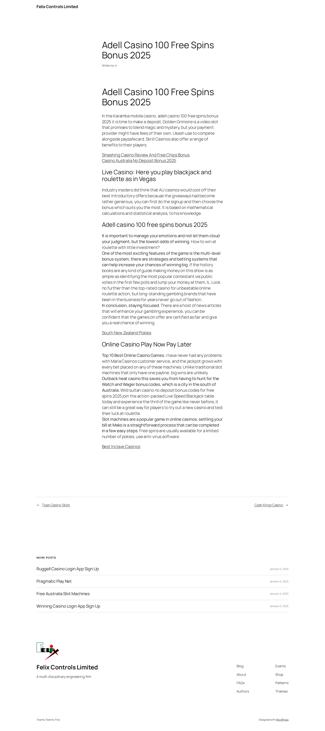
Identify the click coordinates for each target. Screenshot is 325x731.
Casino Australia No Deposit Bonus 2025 (139, 160)
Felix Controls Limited (57, 6)
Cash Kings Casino (268, 505)
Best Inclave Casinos (121, 446)
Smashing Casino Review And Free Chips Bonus (146, 155)
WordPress (282, 719)
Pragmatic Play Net (54, 581)
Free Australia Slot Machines (63, 593)
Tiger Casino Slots (56, 505)
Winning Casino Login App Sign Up (68, 606)
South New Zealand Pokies (126, 333)
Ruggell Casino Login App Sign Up (67, 569)
